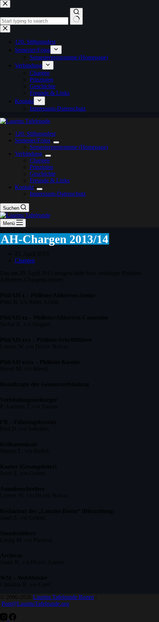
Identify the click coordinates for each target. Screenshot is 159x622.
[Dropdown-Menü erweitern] (56, 142)
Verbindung (28, 153)
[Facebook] (12, 618)
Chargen (40, 160)
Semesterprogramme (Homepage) (69, 147)
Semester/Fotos (32, 140)
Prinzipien (41, 167)
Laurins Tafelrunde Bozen (63, 597)
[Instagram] (4, 618)
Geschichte (42, 174)
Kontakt (24, 187)
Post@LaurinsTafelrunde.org (35, 604)
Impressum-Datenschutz (58, 194)
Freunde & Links (50, 180)
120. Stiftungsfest (35, 133)
